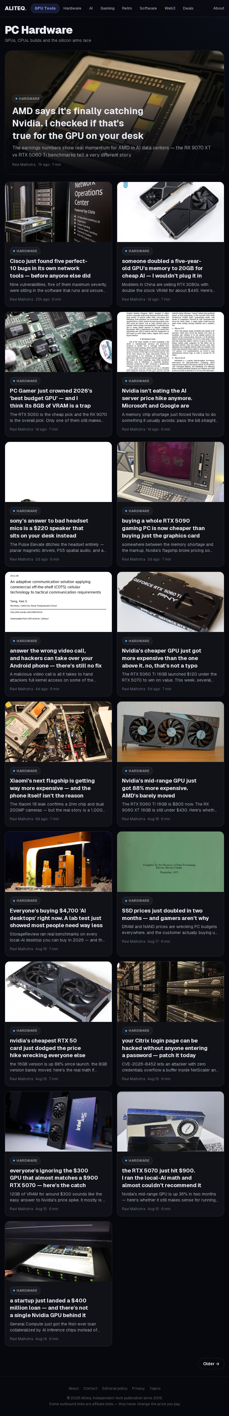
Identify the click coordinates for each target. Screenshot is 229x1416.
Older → (211, 1363)
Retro (127, 8)
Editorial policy (114, 1388)
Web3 (170, 8)
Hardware (72, 8)
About (218, 8)
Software (148, 8)
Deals (188, 8)
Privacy (138, 1388)
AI (91, 8)
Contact (90, 1388)
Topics (154, 1388)
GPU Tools (45, 8)
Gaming (107, 8)
